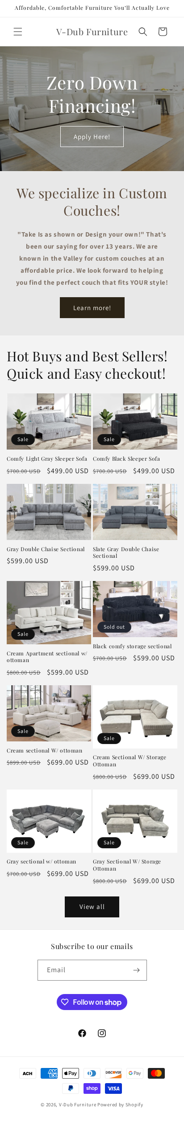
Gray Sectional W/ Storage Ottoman (127, 865)
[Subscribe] (136, 970)
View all (92, 906)
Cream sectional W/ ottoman (45, 750)
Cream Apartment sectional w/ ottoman (47, 657)
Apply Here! (92, 136)
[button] (18, 31)
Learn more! (92, 307)
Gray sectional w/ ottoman (41, 861)
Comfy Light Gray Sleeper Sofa (47, 458)
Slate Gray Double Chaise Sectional (126, 553)
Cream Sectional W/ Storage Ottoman (130, 761)
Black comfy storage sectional (132, 646)
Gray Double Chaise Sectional (46, 549)
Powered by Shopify (120, 1104)
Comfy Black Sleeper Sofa (126, 458)
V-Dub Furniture (77, 1104)
